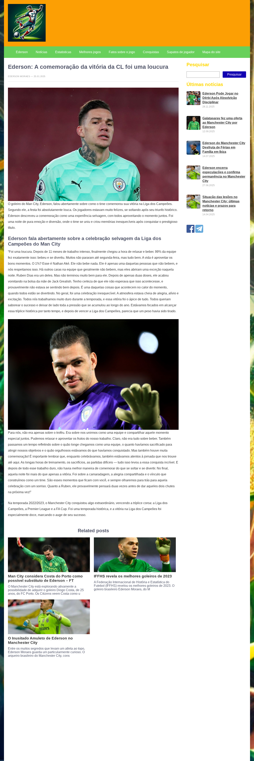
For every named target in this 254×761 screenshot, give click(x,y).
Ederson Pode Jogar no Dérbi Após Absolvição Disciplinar (220, 98)
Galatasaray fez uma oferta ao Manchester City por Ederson (222, 123)
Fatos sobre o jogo (122, 52)
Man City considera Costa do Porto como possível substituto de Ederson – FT (45, 578)
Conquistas (151, 52)
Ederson (22, 52)
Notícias (41, 52)
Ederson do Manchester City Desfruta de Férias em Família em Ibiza (223, 147)
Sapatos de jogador (180, 52)
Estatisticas (63, 52)
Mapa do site (211, 52)
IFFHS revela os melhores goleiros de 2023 (133, 576)
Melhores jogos (90, 52)
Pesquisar (198, 64)
